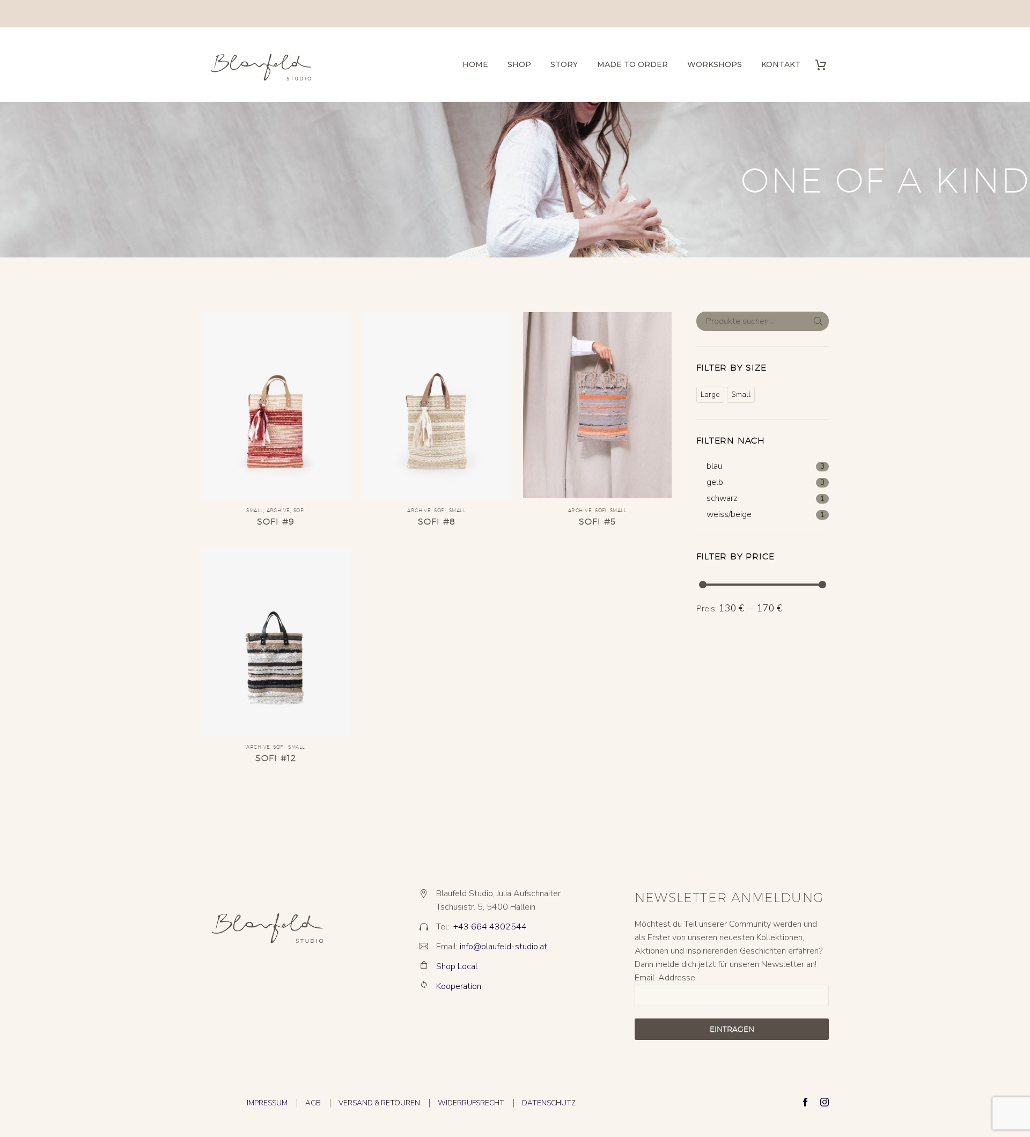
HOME (475, 64)
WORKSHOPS (714, 64)
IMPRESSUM (267, 1103)
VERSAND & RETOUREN (379, 1103)
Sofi (299, 510)
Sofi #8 (436, 521)
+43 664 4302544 (490, 927)
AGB (313, 1103)
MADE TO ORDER (632, 64)
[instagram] (824, 1102)
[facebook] (805, 1102)
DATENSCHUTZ (549, 1103)
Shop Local (456, 966)
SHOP (519, 64)
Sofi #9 (275, 521)
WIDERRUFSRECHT (471, 1103)
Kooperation (458, 986)
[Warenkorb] (825, 64)
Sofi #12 (275, 758)
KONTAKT (780, 64)
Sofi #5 (597, 521)
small (254, 510)
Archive (278, 510)
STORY (564, 64)
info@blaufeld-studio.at (503, 947)
